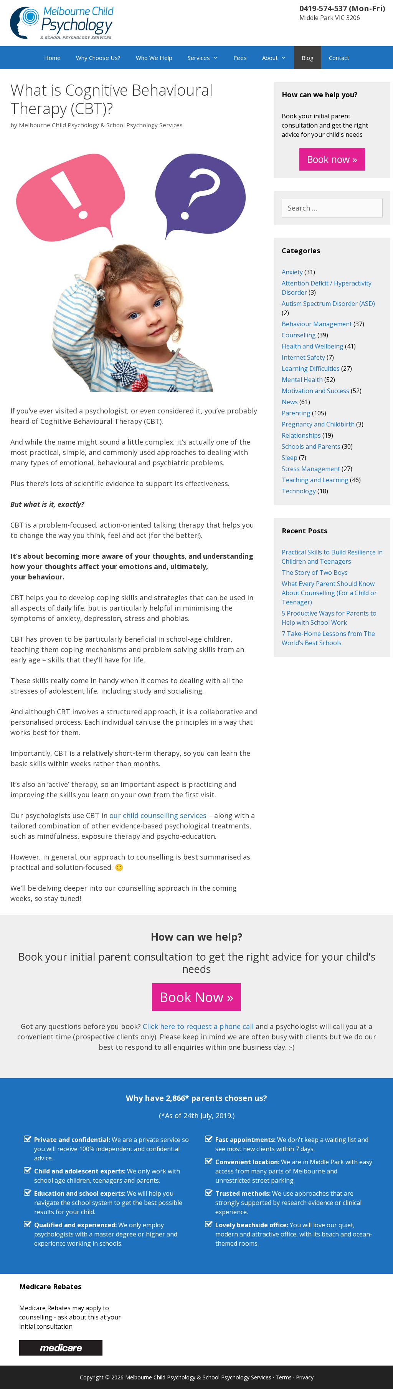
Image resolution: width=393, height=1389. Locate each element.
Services (199, 57)
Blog (308, 57)
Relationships (301, 435)
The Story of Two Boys (315, 572)
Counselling (299, 335)
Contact (339, 57)
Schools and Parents (311, 446)
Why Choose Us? (98, 57)
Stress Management (311, 469)
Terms (284, 1377)
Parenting (296, 413)
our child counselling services (157, 815)
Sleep (289, 457)
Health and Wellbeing (312, 346)
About (270, 57)
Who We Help (154, 57)
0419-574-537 (323, 8)
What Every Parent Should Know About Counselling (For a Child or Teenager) (329, 592)
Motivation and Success (315, 391)
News (290, 402)
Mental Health (302, 379)
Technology (299, 491)
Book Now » (196, 997)
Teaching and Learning (315, 480)
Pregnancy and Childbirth (318, 424)
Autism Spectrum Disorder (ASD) (328, 303)
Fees (240, 57)
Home (52, 57)
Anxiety (292, 272)
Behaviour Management (317, 324)
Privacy (305, 1377)
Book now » (332, 159)
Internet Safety (303, 357)
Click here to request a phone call (198, 1026)
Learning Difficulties (311, 368)
